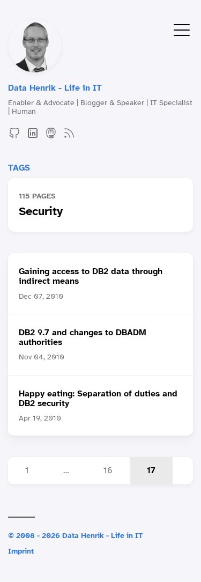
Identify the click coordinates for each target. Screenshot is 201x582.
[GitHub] (14, 136)
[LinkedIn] (32, 136)
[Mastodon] (50, 136)
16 (108, 470)
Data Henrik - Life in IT (55, 87)
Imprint (21, 551)
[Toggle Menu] (181, 29)
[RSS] (69, 136)
